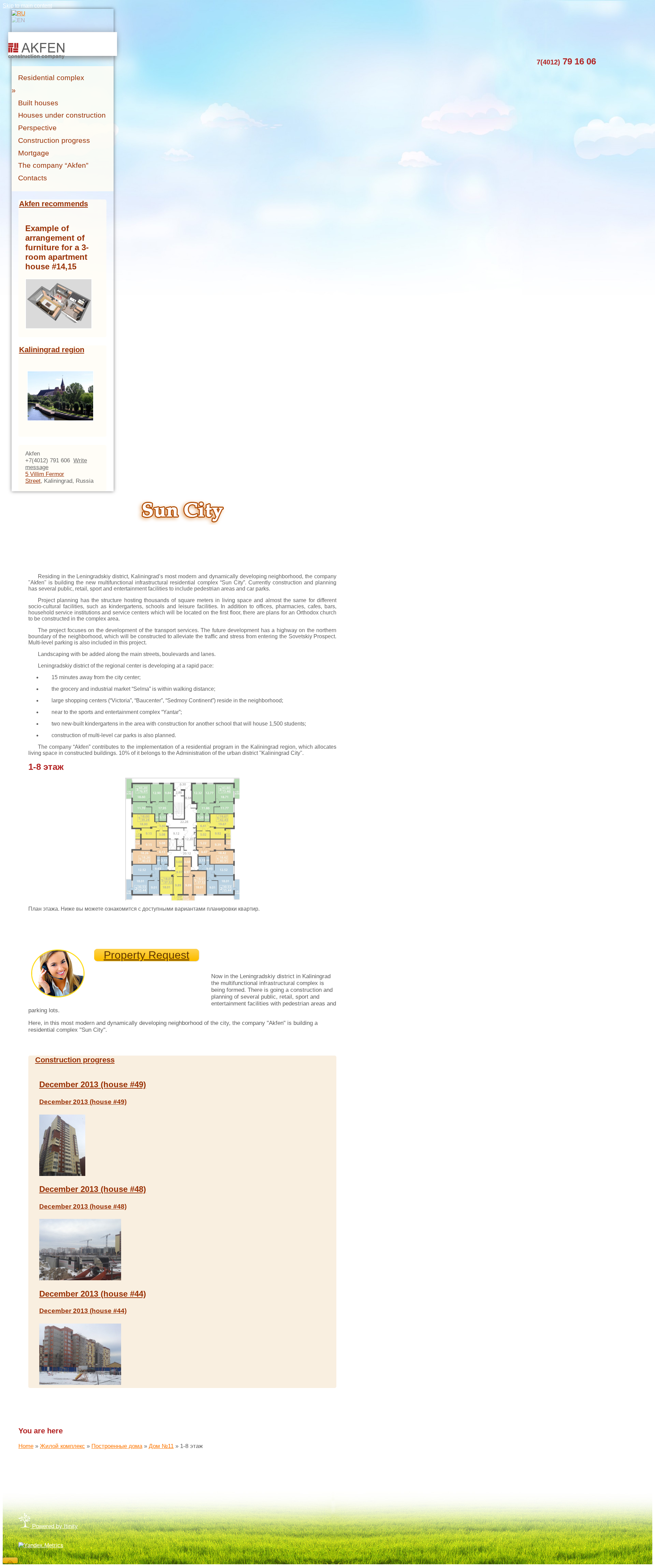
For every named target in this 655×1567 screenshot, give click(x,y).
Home (25, 1446)
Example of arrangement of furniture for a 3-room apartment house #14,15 (57, 247)
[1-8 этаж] (183, 780)
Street (33, 481)
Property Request (146, 955)
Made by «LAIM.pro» (44, 1479)
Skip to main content (27, 6)
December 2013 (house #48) (92, 1189)
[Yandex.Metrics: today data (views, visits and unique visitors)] (40, 1545)
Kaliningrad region (51, 349)
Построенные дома (116, 1446)
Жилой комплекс (62, 1446)
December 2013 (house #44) (92, 1293)
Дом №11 (161, 1446)
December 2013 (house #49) (92, 1084)
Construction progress (75, 1060)
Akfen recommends (53, 203)
